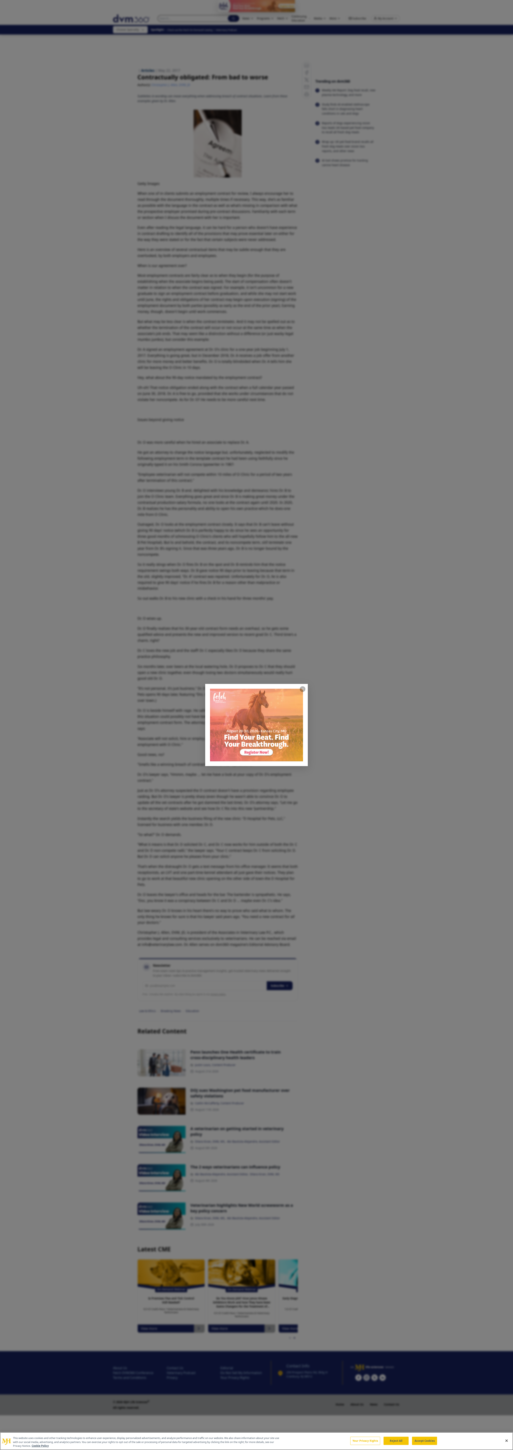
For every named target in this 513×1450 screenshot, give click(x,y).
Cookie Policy (40, 1446)
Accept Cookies (425, 1440)
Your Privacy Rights (365, 1440)
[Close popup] (302, 689)
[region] (256, 1441)
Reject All (396, 1440)
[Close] (506, 1440)
